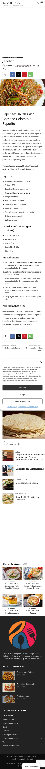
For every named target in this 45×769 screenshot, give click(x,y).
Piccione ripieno (23, 696)
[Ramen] (33, 600)
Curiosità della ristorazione (30, 468)
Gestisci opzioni (22, 401)
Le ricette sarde (11, 444)
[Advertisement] (22, 30)
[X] (18, 74)
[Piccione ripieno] (8, 699)
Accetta (22, 387)
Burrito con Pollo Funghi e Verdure (12, 587)
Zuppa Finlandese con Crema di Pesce (33, 587)
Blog (4, 441)
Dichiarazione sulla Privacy (28, 407)
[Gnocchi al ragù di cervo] (8, 675)
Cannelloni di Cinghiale (26, 684)
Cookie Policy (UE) (18, 759)
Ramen (33, 613)
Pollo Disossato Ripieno (11, 348)
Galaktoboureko (12, 613)
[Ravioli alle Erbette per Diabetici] (8, 498)
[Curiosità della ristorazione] (8, 470)
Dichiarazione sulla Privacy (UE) (25, 756)
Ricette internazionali (12, 57)
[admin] (4, 65)
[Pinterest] (24, 74)
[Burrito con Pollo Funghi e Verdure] (12, 573)
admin (10, 65)
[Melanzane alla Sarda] (8, 484)
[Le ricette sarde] (23, 425)
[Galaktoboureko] (12, 600)
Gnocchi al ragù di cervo (26, 672)
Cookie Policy (12, 407)
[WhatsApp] (30, 74)
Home (9, 756)
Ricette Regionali (23, 479)
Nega (22, 394)
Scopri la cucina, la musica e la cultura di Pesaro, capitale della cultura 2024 (30, 457)
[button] (41, 362)
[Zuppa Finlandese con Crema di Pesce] (33, 573)
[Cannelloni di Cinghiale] (8, 687)
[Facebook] (12, 74)
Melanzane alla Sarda (27, 482)
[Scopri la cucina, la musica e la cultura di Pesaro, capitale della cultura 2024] (8, 455)
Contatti (30, 759)
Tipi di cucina (22, 494)
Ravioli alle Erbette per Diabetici (27, 498)
